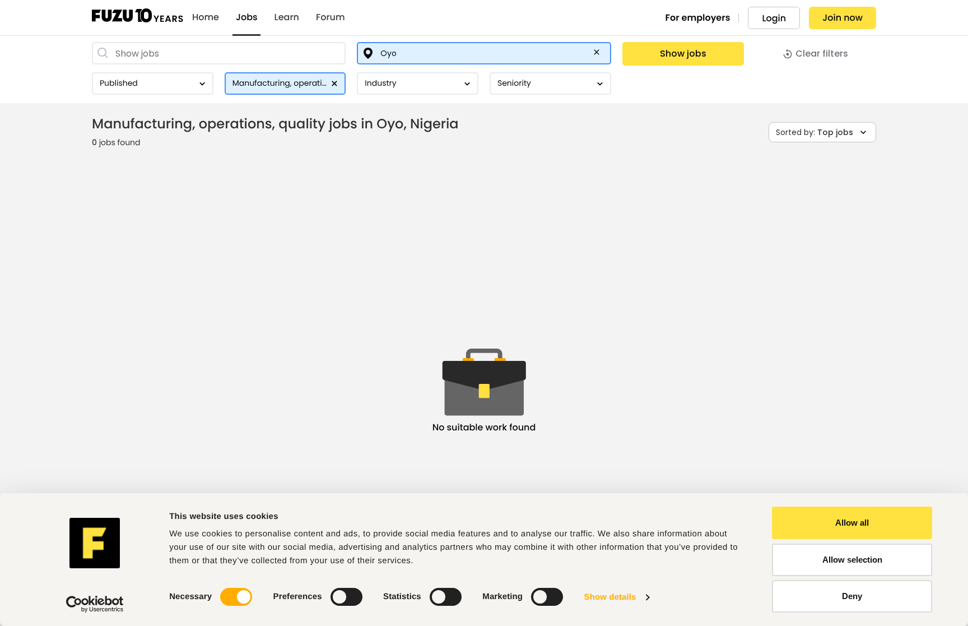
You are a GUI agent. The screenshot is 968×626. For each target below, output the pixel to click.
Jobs (247, 17)
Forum (330, 17)
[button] (599, 54)
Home (205, 17)
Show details (610, 597)
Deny (852, 596)
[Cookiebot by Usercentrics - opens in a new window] (95, 604)
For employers (698, 17)
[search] (219, 53)
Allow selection (852, 559)
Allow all (852, 522)
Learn (286, 17)
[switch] (346, 597)
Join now (842, 17)
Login (774, 18)
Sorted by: (814, 132)
